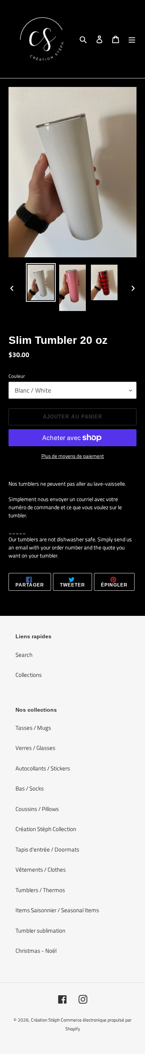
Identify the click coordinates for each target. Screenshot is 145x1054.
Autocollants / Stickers (42, 768)
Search (23, 654)
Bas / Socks (29, 788)
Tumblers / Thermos (40, 890)
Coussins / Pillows (37, 808)
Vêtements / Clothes (40, 869)
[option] (41, 282)
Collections (28, 674)
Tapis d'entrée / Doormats (47, 849)
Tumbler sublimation (40, 930)
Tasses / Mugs (33, 727)
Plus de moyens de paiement (72, 456)
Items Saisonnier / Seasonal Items (57, 910)
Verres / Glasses (35, 747)
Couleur (17, 376)
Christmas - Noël (35, 950)
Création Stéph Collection (45, 828)
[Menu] (132, 39)
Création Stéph (45, 1019)
